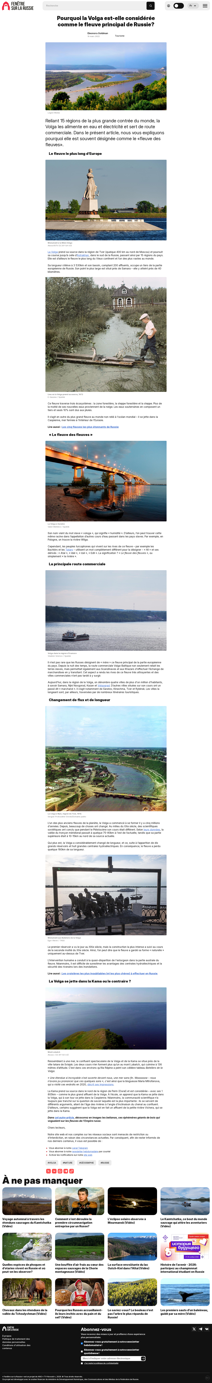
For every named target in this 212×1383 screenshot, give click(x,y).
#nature (67, 1163)
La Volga (53, 251)
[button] (144, 4)
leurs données (152, 829)
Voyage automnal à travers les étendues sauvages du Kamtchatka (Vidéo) (26, 1222)
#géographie (86, 1163)
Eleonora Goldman (98, 33)
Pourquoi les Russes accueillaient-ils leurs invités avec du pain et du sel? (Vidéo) (78, 1313)
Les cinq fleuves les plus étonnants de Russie (90, 426)
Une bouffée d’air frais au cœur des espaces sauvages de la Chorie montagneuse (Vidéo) (79, 1268)
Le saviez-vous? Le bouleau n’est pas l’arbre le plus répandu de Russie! (130, 1313)
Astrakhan (83, 255)
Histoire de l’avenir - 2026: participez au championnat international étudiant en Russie (182, 1268)
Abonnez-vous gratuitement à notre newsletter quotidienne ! (111, 1351)
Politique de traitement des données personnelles (16, 1340)
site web (88, 1154)
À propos (6, 1336)
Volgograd (104, 685)
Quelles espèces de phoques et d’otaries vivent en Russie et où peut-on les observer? (23, 1268)
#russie (105, 1163)
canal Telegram (80, 1148)
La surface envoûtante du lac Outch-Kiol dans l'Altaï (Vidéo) (128, 1266)
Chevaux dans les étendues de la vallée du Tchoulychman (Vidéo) (24, 1312)
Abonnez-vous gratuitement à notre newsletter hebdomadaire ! (111, 1343)
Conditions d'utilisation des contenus (16, 1347)
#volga (52, 1163)
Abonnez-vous (96, 1329)
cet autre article (64, 1117)
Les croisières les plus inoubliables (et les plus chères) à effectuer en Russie (109, 973)
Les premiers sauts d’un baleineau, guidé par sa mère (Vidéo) (184, 1312)
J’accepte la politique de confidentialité (101, 1363)
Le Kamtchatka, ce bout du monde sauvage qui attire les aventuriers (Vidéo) (184, 1222)
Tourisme (119, 36)
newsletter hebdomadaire (85, 1151)
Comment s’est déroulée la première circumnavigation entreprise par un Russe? (73, 1222)
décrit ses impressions (100, 1084)
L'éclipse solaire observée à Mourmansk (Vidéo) (127, 1220)
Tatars (69, 549)
